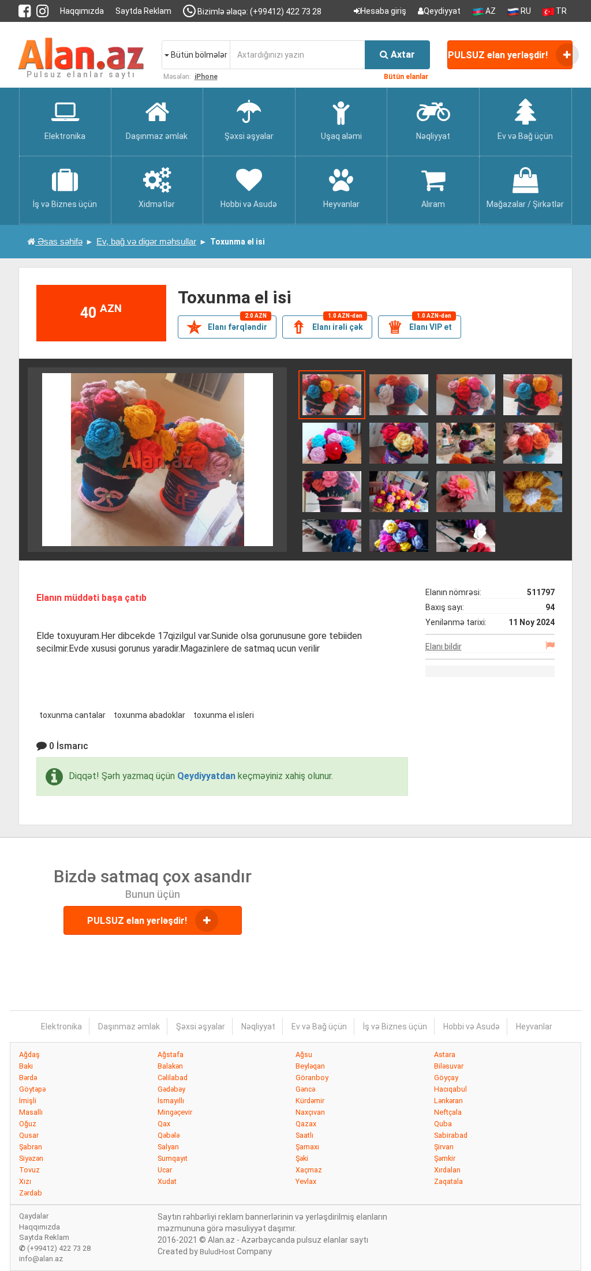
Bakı (26, 1066)
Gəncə (305, 1089)
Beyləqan (310, 1066)
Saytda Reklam (143, 11)
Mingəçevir (175, 1112)
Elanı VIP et (419, 326)
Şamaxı (307, 1146)
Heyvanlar (534, 1026)
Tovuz (29, 1169)
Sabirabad (450, 1135)
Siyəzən (31, 1158)
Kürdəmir (310, 1100)
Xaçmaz (309, 1169)
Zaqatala (448, 1181)
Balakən (170, 1066)
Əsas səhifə (59, 241)
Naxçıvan (310, 1112)
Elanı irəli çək (327, 326)
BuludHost (217, 1251)
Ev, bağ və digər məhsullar (146, 241)
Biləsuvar (448, 1066)
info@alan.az (41, 1258)
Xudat (167, 1181)
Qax (164, 1123)
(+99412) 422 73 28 (55, 1248)
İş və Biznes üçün (395, 1026)
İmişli (27, 1100)
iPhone (206, 77)
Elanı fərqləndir (227, 326)
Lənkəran (448, 1100)
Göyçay (446, 1077)
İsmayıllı (171, 1100)
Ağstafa (171, 1054)
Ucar (165, 1169)
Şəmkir (444, 1158)
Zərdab (30, 1193)
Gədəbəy (171, 1089)
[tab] (331, 393)
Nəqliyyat (258, 1026)
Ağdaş (29, 1054)
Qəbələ (168, 1135)
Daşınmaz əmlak (129, 1026)
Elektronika (61, 1026)
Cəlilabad (173, 1077)
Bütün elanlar (406, 77)
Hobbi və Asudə (471, 1026)
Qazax (306, 1123)
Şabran (30, 1146)
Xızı (25, 1181)
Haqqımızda (82, 11)
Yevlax (306, 1181)
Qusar (29, 1135)
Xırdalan (447, 1169)
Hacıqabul (450, 1089)
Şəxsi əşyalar (200, 1026)
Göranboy (312, 1077)
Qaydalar (33, 1216)
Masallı (31, 1112)
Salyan (168, 1146)
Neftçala (448, 1112)
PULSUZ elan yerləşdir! (499, 55)
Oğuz (27, 1123)
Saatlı (304, 1135)
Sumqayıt (173, 1158)
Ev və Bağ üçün (319, 1026)
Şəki (302, 1158)
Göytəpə (32, 1089)
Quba (443, 1123)
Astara (444, 1054)
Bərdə (28, 1077)
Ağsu (304, 1054)
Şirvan (444, 1146)
